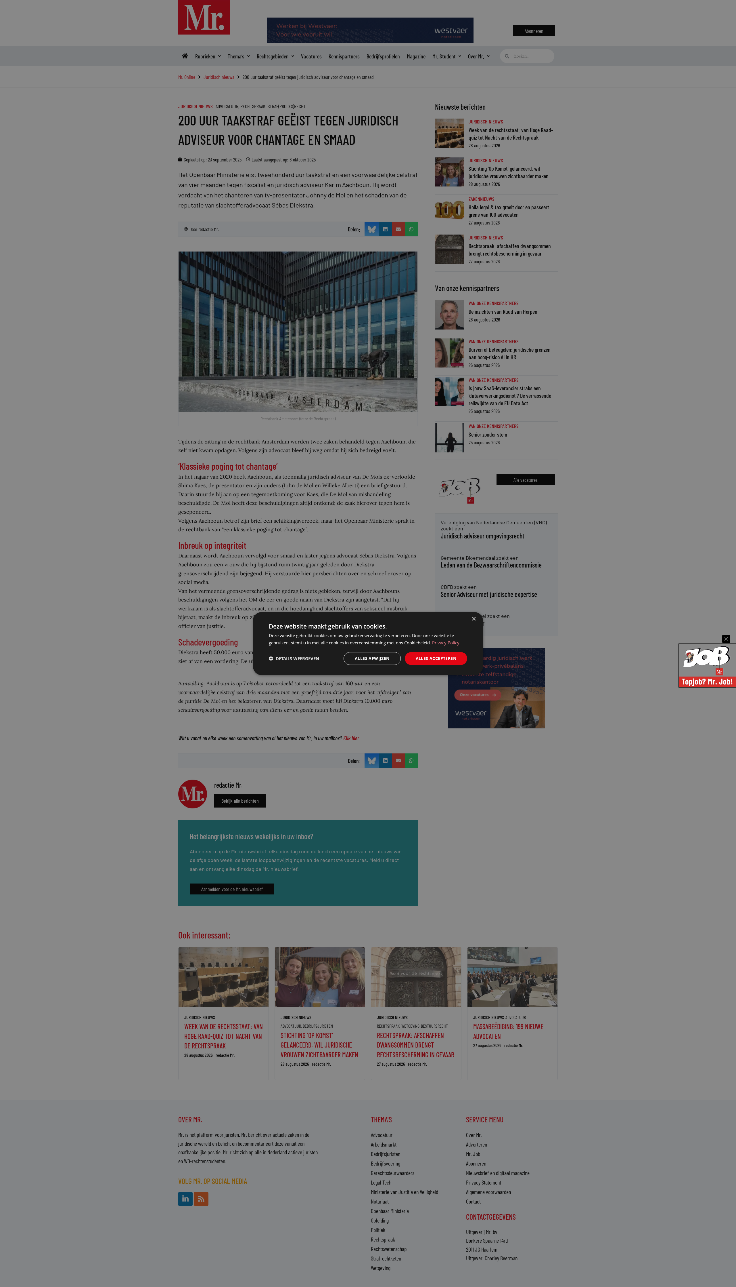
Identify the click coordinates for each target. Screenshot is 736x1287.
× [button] (473, 619)
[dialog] (368, 643)
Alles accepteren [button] (436, 658)
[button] (294, 658)
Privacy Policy (445, 643)
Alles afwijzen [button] (372, 658)
